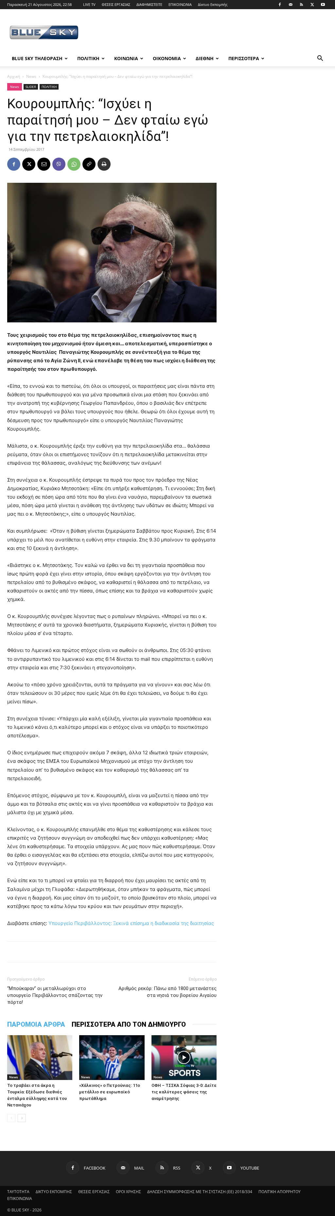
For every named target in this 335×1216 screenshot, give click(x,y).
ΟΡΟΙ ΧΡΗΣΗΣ (128, 1191)
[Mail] (290, 4)
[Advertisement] (208, 33)
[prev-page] (11, 1118)
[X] (312, 4)
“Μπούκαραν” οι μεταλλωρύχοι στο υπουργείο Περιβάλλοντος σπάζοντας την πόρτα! (54, 995)
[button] (320, 59)
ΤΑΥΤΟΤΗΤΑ (18, 1191)
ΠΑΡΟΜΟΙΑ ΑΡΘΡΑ (36, 1024)
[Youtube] (323, 4)
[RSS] (301, 4)
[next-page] (22, 1118)
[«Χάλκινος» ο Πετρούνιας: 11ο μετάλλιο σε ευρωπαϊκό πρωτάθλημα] (111, 1057)
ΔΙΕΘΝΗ (205, 58)
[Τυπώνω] (104, 164)
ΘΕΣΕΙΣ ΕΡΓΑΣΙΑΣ (116, 4)
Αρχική (13, 76)
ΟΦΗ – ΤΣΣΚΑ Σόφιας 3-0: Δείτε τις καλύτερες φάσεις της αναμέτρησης (184, 1092)
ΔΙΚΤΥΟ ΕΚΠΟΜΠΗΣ (54, 1191)
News (31, 76)
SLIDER (31, 86)
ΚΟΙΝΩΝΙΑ (126, 58)
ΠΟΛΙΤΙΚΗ (88, 58)
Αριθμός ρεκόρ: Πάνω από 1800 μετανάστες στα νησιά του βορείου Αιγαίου (167, 991)
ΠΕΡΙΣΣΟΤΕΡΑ (243, 58)
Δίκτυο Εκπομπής (212, 4)
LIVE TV (89, 4)
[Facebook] (280, 4)
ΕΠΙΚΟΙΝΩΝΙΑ (180, 4)
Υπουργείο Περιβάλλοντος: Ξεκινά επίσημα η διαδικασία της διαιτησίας (131, 923)
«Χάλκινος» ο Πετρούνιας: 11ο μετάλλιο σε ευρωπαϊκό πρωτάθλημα (109, 1092)
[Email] (43, 164)
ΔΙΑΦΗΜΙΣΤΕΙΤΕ (149, 4)
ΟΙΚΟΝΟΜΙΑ (167, 58)
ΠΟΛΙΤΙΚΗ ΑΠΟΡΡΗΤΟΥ (279, 1191)
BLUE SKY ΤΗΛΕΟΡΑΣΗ (37, 58)
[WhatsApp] (73, 164)
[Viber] (58, 164)
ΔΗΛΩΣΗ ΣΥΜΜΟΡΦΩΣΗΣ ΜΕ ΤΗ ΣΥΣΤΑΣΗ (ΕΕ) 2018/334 (199, 1191)
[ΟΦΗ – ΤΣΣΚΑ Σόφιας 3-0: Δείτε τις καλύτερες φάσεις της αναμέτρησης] (184, 1057)
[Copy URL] (89, 164)
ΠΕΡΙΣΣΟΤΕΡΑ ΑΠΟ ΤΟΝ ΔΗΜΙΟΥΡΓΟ (129, 1024)
